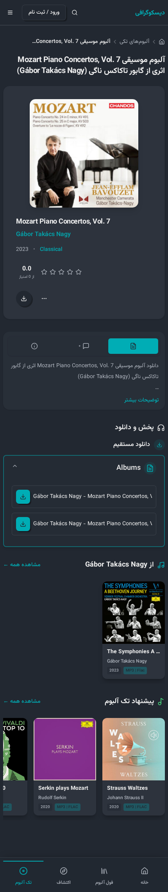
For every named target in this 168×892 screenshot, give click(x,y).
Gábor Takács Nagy (43, 235)
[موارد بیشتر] (44, 298)
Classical (51, 250)
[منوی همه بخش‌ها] (10, 12)
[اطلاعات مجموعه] (34, 346)
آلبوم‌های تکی (134, 42)
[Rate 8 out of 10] (70, 272)
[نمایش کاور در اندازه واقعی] (84, 153)
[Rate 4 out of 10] (53, 272)
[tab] (133, 346)
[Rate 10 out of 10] (78, 272)
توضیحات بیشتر (141, 400)
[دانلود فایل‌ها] (24, 298)
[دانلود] (23, 497)
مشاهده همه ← (22, 565)
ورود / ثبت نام (44, 12)
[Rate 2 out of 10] (44, 272)
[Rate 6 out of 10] (61, 272)
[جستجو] (75, 12)
